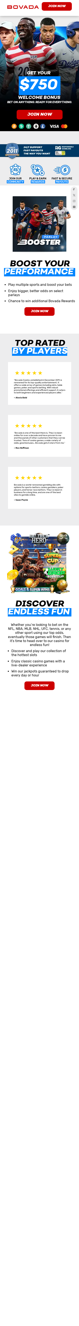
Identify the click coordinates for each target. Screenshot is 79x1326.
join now (57, 6)
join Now (39, 685)
